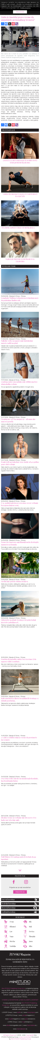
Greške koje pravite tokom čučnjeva (14, 581)
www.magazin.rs (26, 1015)
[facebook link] (14, 882)
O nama (5, 1000)
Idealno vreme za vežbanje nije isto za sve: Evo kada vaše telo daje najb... (18, 819)
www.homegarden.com (12, 1025)
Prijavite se (20, 892)
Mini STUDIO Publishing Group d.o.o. (13, 988)
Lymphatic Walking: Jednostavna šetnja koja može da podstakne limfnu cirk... (20, 299)
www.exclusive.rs (28, 1019)
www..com (31, 1012)
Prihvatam (20, 12)
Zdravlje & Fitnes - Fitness (17, 296)
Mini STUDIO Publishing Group (21, 1039)
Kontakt (35, 1000)
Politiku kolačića (25, 8)
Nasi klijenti (25, 1000)
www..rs (17, 1012)
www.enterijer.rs (24, 1022)
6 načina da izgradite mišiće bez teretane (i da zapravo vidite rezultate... (18, 660)
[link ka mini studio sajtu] (20, 984)
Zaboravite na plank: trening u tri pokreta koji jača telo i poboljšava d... (18, 621)
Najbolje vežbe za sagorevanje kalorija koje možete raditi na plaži (17, 342)
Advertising (14, 1000)
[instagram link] (26, 882)
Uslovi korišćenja (25, 1037)
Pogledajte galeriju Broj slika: (32, 39)
